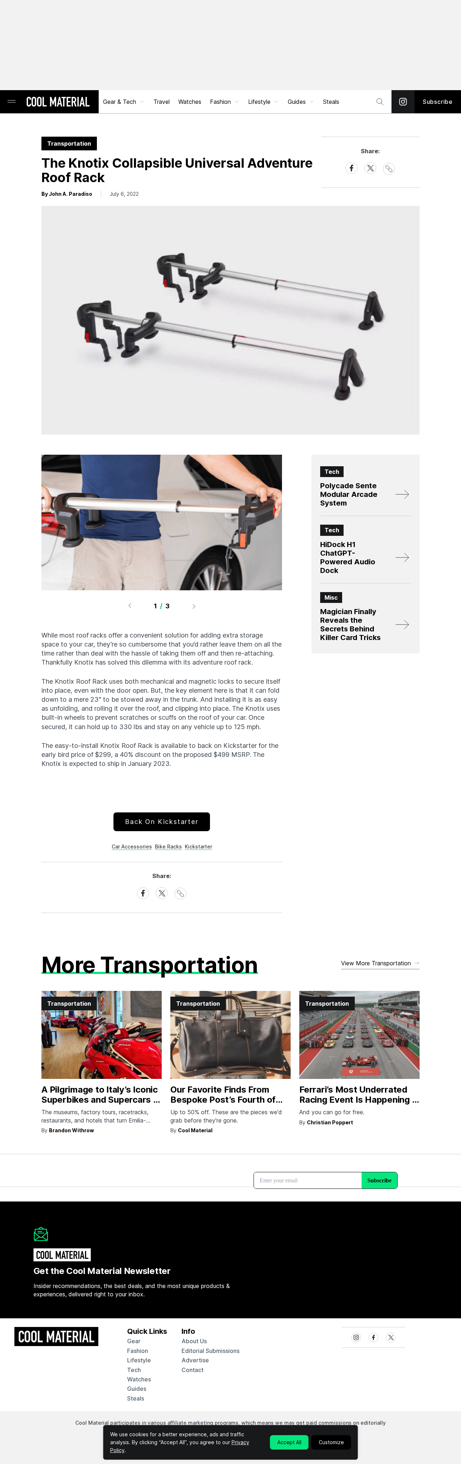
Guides (297, 101)
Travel (161, 101)
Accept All (289, 1442)
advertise (195, 1360)
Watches (189, 101)
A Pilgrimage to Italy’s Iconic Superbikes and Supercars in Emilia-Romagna (100, 1100)
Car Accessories (132, 846)
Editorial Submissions (211, 1350)
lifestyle (139, 1360)
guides (136, 1388)
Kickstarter (198, 846)
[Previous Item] (129, 606)
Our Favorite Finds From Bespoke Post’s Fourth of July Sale (223, 1100)
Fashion (220, 101)
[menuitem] (124, 101)
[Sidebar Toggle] (11, 102)
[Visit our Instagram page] (403, 101)
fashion (137, 1350)
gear (133, 1341)
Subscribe (438, 101)
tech (134, 1369)
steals (331, 101)
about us (194, 1341)
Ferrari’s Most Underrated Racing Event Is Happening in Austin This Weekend (359, 1100)
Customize (331, 1442)
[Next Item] (194, 606)
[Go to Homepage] (58, 102)
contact (192, 1369)
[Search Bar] (379, 101)
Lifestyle (259, 101)
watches (139, 1379)
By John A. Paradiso (66, 194)
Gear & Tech (119, 101)
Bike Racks (168, 846)
